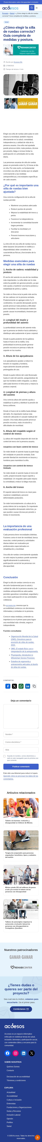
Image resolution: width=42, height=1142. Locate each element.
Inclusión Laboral (13, 1115)
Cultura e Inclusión (14, 1100)
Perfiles (10, 1122)
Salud (12, 13)
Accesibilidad (12, 1096)
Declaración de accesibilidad (18, 1077)
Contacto (10, 1070)
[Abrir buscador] (31, 7)
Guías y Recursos (14, 1111)
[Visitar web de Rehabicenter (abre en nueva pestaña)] (21, 969)
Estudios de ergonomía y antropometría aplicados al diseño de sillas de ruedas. (24, 664)
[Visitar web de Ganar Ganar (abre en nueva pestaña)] (21, 958)
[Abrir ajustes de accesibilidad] (37, 1137)
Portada (5, 13)
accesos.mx (10, 605)
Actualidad (11, 1092)
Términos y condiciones (16, 1080)
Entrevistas (11, 1104)
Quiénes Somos (13, 1067)
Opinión (10, 1119)
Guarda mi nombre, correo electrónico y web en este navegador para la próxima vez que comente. (22, 758)
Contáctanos (19, 1009)
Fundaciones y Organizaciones (19, 1107)
